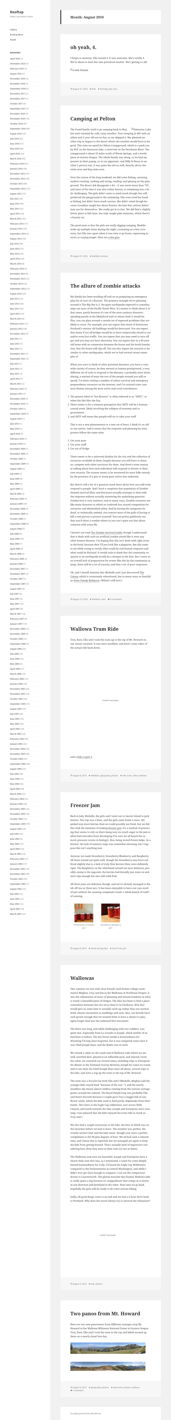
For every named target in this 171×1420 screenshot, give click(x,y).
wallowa (143, 775)
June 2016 (14, 143)
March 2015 (15, 218)
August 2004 (16, 769)
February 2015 (17, 223)
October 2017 (16, 103)
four (115, 89)
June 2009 (14, 478)
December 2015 (17, 173)
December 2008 (17, 508)
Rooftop (17, 12)
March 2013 (15, 318)
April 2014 (15, 258)
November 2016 (17, 118)
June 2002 (14, 899)
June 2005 (14, 719)
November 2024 (17, 63)
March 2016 (15, 158)
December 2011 (17, 353)
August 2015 (16, 193)
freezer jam (114, 828)
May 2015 (14, 208)
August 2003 (16, 829)
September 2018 (18, 88)
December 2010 (17, 398)
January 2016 (16, 168)
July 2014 (14, 243)
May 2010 (14, 428)
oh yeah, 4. (83, 47)
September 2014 (18, 233)
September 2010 (18, 413)
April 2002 (15, 909)
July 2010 (14, 423)
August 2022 (16, 73)
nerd (103, 599)
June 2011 (14, 368)
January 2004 (16, 804)
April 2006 (15, 668)
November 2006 (17, 633)
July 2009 (14, 473)
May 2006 (14, 663)
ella (110, 89)
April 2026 (15, 58)
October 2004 (16, 759)
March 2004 (15, 794)
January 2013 (16, 328)
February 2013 (17, 323)
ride (124, 775)
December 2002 (17, 869)
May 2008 (14, 543)
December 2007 (17, 568)
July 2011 (14, 363)
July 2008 (14, 533)
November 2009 (17, 453)
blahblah (96, 256)
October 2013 (16, 283)
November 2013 (17, 278)
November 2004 (17, 754)
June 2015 (14, 203)
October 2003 (16, 819)
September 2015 (18, 188)
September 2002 (18, 884)
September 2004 (18, 764)
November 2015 (17, 178)
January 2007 (16, 623)
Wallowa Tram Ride (94, 628)
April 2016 (15, 153)
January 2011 (16, 393)
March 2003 (15, 854)
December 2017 (17, 93)
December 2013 (17, 273)
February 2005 (17, 739)
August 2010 (16, 418)
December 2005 (17, 688)
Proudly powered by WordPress (85, 1413)
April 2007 (15, 608)
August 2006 (16, 648)
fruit (120, 948)
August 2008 (16, 528)
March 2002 (15, 914)
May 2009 (14, 483)
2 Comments (116, 599)
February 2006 (17, 678)
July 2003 (14, 834)
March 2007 (15, 613)
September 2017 (18, 108)
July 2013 (14, 298)
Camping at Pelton (92, 118)
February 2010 (17, 438)
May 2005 (14, 724)
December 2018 (17, 83)
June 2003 (14, 839)
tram (129, 775)
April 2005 (15, 729)
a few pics (114, 237)
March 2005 (15, 734)
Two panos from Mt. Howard (105, 1313)
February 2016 (17, 163)
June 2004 (14, 779)
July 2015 (14, 198)
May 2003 (14, 844)
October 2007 (16, 578)
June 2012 (14, 343)
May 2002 (14, 904)
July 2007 (14, 593)
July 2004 (14, 774)
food (114, 948)
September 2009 (18, 463)
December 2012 (17, 333)
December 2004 (17, 749)
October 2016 (16, 123)
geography (105, 775)
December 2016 (17, 113)
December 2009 (17, 448)
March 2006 (15, 673)
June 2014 (14, 248)
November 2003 (17, 814)
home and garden (99, 948)
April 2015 (15, 213)
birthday (104, 89)
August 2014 (16, 238)
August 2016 (16, 133)
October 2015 (16, 183)
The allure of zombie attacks (105, 285)
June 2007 (14, 598)
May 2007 (14, 603)
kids (94, 89)
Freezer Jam (85, 805)
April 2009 (15, 488)
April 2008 (15, 548)
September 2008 (18, 523)
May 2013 (14, 308)
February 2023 (17, 68)
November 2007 (17, 573)
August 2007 (16, 588)
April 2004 (15, 789)
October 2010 (16, 408)
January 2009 (16, 503)
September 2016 (18, 128)
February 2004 (17, 799)
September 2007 (18, 583)
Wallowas (82, 978)
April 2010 (15, 433)
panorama (118, 1387)
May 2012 (14, 348)
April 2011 (15, 378)
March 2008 (15, 553)
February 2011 (17, 388)
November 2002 (17, 874)
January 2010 (16, 443)
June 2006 (14, 658)
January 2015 (16, 228)
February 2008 (17, 558)
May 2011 (14, 373)
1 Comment (78, 1390)
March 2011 (15, 383)
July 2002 (14, 894)
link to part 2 (84, 757)
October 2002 (16, 879)
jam (124, 948)
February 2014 (17, 268)
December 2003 (17, 809)
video (135, 775)
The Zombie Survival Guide (106, 532)
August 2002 (16, 889)
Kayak (13, 39)
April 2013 (15, 313)
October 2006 (16, 638)
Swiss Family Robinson (86, 580)
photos (104, 256)
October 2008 (16, 518)
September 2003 (18, 824)
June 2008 (14, 538)
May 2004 (14, 784)
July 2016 (14, 138)
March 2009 (15, 493)
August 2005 (16, 708)
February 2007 (17, 618)
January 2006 (16, 683)
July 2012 (14, 338)
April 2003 (15, 849)
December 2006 (17, 628)
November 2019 (17, 78)
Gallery (13, 29)
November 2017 (17, 98)
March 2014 (15, 263)
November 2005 (17, 693)
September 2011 (18, 358)
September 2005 (18, 703)
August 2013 (16, 293)
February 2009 (17, 498)
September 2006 (18, 643)
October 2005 (16, 698)
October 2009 (16, 458)
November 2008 (17, 513)
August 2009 (16, 468)
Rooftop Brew (16, 34)
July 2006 (14, 653)
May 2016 (14, 148)
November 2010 (17, 403)
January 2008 (16, 563)
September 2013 (18, 288)
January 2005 (16, 744)
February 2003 (17, 859)
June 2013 (14, 303)
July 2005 (14, 714)
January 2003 (16, 864)
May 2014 (14, 253)
